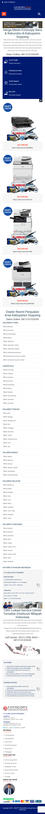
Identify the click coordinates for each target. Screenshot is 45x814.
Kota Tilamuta (9, 373)
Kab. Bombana (9, 535)
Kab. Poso (8, 442)
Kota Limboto (9, 381)
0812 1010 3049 (9, 799)
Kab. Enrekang (9, 514)
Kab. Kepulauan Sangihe (12, 349)
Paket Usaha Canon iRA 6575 (22, 199)
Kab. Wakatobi (9, 561)
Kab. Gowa (8, 518)
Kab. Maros (8, 503)
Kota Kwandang (9, 384)
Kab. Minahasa (9, 341)
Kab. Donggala (9, 428)
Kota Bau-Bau (9, 532)
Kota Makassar (9, 485)
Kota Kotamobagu (10, 334)
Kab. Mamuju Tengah (11, 467)
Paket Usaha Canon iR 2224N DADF (22, 303)
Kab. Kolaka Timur (10, 547)
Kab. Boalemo (9, 392)
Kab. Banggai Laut (10, 420)
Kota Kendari (8, 528)
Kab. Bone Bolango (10, 396)
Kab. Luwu (8, 500)
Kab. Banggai (9, 417)
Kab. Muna (8, 558)
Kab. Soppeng (9, 507)
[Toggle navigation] (40, 100)
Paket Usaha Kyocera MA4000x (22, 148)
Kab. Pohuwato (9, 399)
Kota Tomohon (9, 330)
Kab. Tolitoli (8, 435)
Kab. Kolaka (8, 543)
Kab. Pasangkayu (10, 471)
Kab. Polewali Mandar (11, 475)
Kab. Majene (8, 456)
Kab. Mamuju (8, 464)
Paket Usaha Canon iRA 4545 (22, 251)
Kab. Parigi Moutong (11, 439)
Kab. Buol (7, 424)
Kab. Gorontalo (9, 403)
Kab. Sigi (7, 446)
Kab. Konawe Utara (10, 554)
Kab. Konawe (9, 550)
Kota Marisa (8, 388)
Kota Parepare (9, 492)
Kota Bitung (8, 338)
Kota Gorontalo (9, 370)
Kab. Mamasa (9, 460)
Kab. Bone (8, 496)
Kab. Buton (8, 539)
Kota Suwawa (9, 377)
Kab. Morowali (9, 431)
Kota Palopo (8, 488)
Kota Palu (7, 413)
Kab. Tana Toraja (10, 511)
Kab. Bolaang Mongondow (13, 352)
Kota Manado (9, 326)
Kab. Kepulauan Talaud (12, 345)
